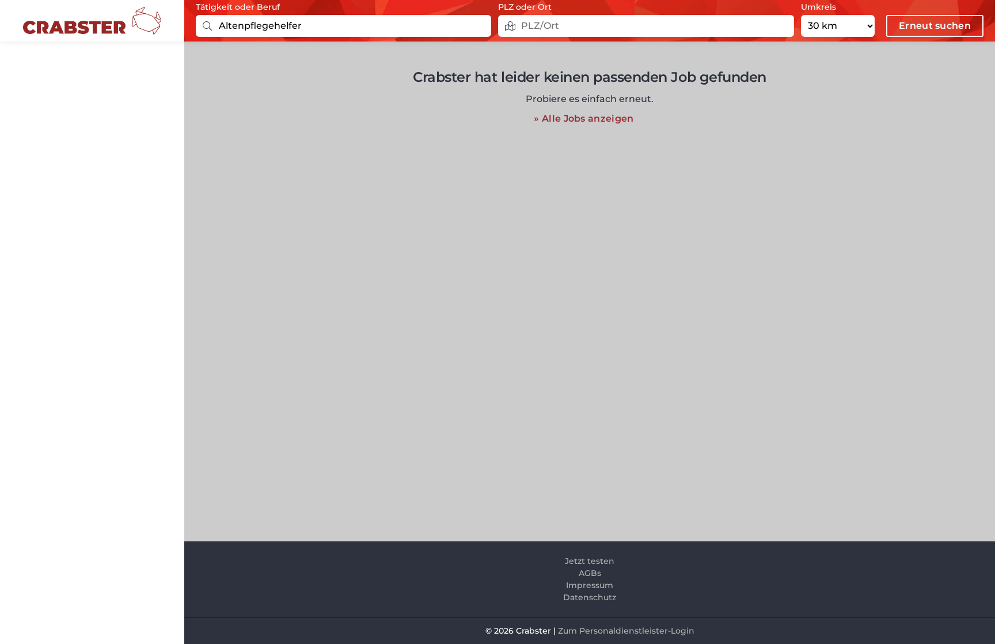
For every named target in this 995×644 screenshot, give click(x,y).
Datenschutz (589, 597)
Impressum (589, 585)
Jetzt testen (589, 561)
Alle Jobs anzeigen (587, 118)
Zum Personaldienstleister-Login (626, 631)
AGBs (590, 573)
